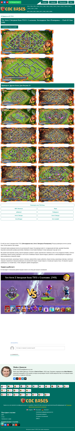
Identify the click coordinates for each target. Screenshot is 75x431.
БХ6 (38, 11)
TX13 (62, 6)
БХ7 (41, 11)
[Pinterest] (7, 2)
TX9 (47, 6)
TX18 (36, 8)
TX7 (41, 6)
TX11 (54, 6)
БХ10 (51, 11)
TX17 (32, 8)
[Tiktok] (17, 378)
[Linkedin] (22, 378)
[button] (37, 293)
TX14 (66, 6)
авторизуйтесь (14, 342)
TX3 (28, 6)
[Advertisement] (37, 231)
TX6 (38, 6)
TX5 (35, 6)
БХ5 (35, 11)
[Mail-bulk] (25, 378)
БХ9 (47, 11)
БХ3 (28, 11)
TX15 (69, 6)
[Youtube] (2, 2)
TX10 (51, 6)
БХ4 (31, 11)
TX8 (44, 6)
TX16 (29, 8)
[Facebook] (4, 2)
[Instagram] (20, 378)
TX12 (58, 6)
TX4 (31, 6)
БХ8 (44, 11)
